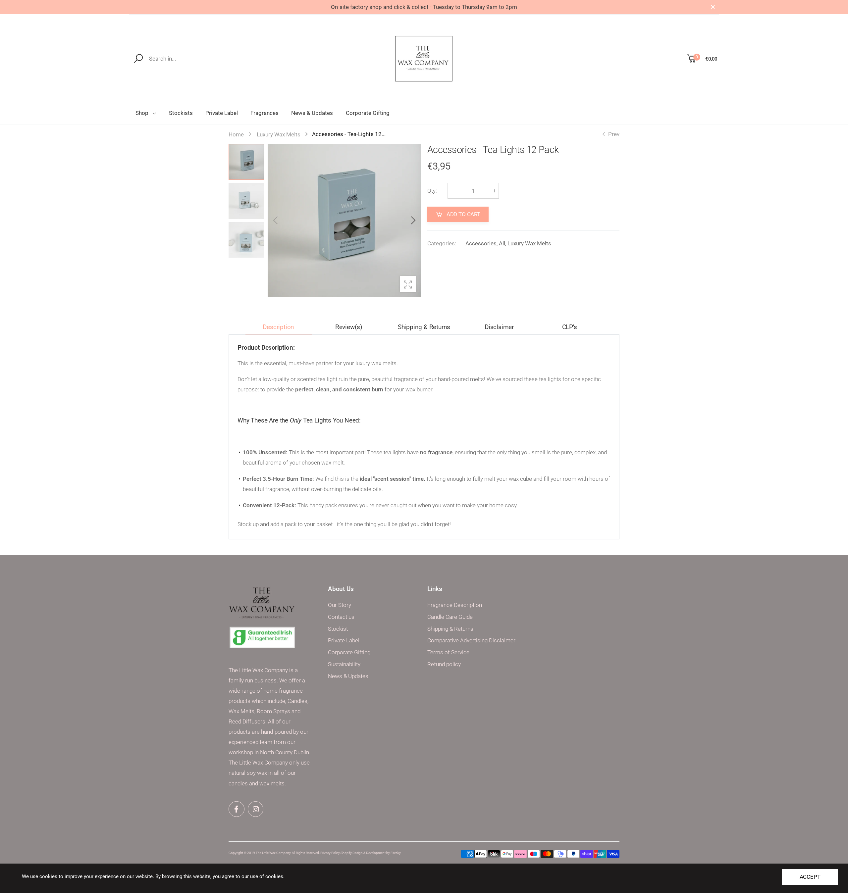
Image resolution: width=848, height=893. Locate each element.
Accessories (481, 243)
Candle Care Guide (450, 617)
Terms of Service (448, 652)
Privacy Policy (330, 853)
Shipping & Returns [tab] (424, 327)
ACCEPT (810, 877)
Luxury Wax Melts (529, 243)
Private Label (343, 640)
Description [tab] (278, 327)
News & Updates (348, 676)
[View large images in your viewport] (408, 284)
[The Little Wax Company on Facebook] (236, 809)
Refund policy (444, 664)
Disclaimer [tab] (499, 327)
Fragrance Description (454, 605)
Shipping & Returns (450, 629)
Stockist (338, 629)
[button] (412, 220)
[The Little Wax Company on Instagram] (256, 809)
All (502, 243)
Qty (432, 190)
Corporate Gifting (349, 652)
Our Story (339, 605)
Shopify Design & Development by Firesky (371, 853)
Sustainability (344, 664)
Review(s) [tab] (348, 327)
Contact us (341, 617)
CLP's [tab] (569, 327)
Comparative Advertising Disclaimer (471, 640)
